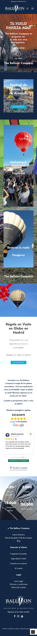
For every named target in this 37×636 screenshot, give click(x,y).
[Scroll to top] (33, 631)
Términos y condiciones (18, 584)
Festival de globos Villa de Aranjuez (18, 538)
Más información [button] (18, 106)
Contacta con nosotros (18, 563)
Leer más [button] (9, 451)
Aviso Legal (18, 581)
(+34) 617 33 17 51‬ (21, 1)
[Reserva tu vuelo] (18, 237)
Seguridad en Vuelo (18, 558)
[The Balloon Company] (15, 8)
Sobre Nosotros (18, 534)
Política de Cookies (18, 587)
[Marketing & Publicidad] (18, 166)
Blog (18, 541)
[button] (32, 8)
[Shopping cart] (26, 8)
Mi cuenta (18, 568)
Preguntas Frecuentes (18, 554)
